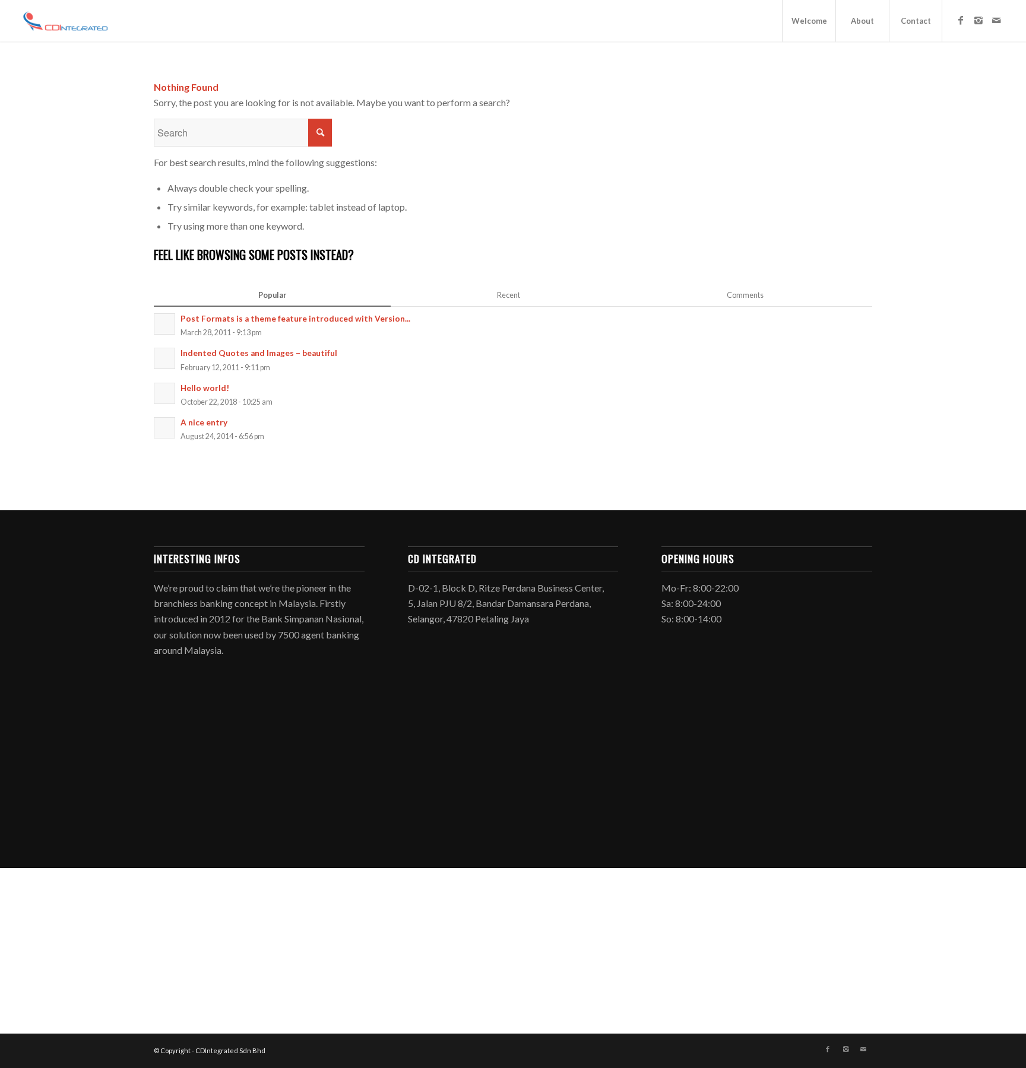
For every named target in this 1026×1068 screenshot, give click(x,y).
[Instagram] (978, 20)
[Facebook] (961, 20)
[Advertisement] (356, 767)
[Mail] (996, 20)
